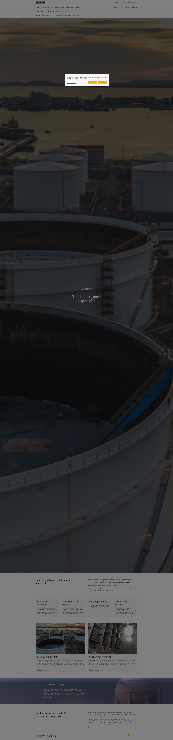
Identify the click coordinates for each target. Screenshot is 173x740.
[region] (87, 80)
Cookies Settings (71, 82)
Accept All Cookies (102, 82)
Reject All (92, 82)
